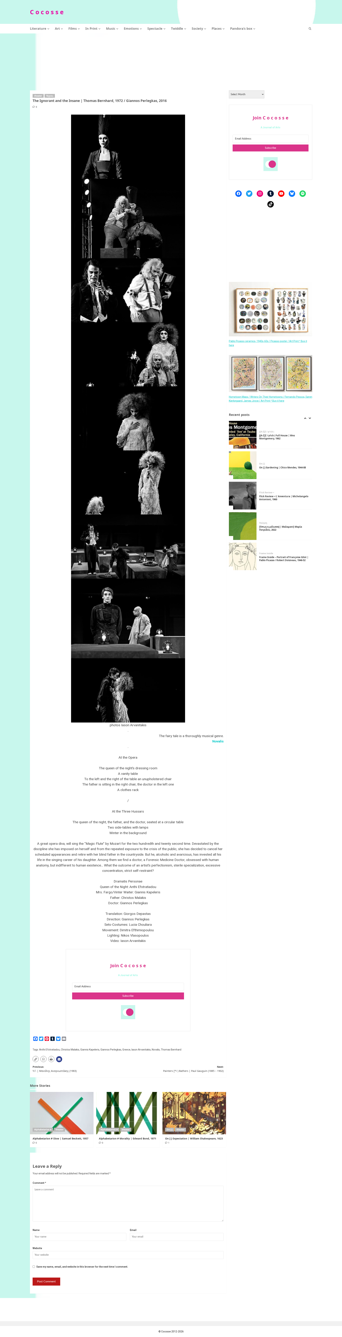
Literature (38, 28)
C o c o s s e (47, 12)
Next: (193, 1068)
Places (217, 28)
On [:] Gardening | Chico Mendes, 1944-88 (282, 437)
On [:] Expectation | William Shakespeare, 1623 (194, 1138)
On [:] (169, 1129)
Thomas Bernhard (171, 1049)
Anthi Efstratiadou (49, 1049)
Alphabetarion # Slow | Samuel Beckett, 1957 (60, 1138)
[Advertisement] (171, 60)
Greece (126, 1049)
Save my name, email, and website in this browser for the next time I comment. (82, 1266)
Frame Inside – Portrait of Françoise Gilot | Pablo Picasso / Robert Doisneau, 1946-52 (283, 528)
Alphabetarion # (42, 1129)
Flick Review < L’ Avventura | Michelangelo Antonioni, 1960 (283, 467)
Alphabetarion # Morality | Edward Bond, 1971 (127, 1138)
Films (72, 28)
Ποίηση (263, 492)
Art (57, 28)
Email (133, 1230)
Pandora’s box (241, 28)
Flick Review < (266, 462)
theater (38, 95)
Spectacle (154, 28)
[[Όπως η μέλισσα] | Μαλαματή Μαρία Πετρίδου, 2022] (243, 495)
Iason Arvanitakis (141, 1049)
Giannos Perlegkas (110, 1049)
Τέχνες (49, 95)
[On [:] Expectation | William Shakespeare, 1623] (194, 1113)
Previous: (55, 1068)
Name (36, 1230)
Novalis (156, 1049)
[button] (310, 28)
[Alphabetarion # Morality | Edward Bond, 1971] (128, 1113)
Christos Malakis (70, 1049)
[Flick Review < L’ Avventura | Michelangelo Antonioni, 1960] (243, 465)
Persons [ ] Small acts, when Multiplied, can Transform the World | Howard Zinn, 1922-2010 (284, 558)
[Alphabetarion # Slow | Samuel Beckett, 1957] (62, 1113)
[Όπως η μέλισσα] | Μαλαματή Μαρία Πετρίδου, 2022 (280, 498)
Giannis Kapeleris (89, 1049)
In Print (91, 28)
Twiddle (177, 28)
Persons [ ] (264, 552)
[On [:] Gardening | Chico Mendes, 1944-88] (243, 435)
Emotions (131, 28)
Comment (39, 1182)
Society (197, 28)
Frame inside (266, 523)
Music (110, 28)
